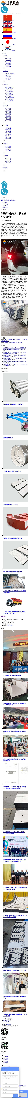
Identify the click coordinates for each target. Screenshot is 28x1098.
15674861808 (6, 1021)
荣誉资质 (5, 1058)
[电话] (4, 194)
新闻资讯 (5, 1061)
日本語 (14, 44)
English (14, 26)
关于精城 (5, 1055)
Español (14, 32)
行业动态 (5, 204)
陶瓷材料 (5, 207)
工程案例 (5, 1063)
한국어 (14, 50)
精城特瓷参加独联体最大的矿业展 (13, 342)
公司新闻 (12, 200)
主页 (2, 200)
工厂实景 (5, 1060)
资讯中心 (6, 200)
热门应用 (5, 1065)
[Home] (4, 187)
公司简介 (5, 1056)
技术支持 (5, 205)
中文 (13, 20)
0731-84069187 (7, 1020)
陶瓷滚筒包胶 (6, 1067)
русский (14, 38)
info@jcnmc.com (11, 625)
